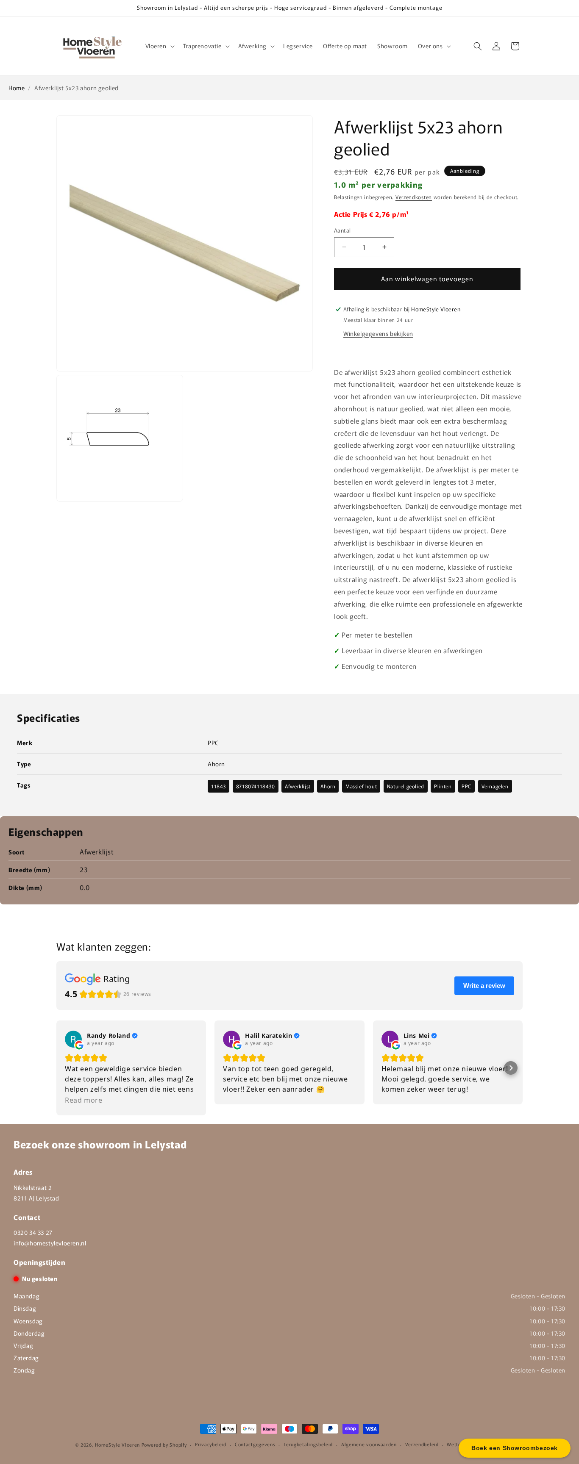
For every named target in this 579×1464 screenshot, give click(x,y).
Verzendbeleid (422, 1444)
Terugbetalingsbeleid (308, 1444)
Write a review (484, 985)
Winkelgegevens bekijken (378, 333)
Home (16, 87)
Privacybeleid (210, 1444)
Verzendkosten (413, 196)
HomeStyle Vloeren (117, 1444)
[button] (159, 46)
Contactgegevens (255, 1444)
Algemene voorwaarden (369, 1444)
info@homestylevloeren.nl (50, 1243)
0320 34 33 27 (33, 1232)
